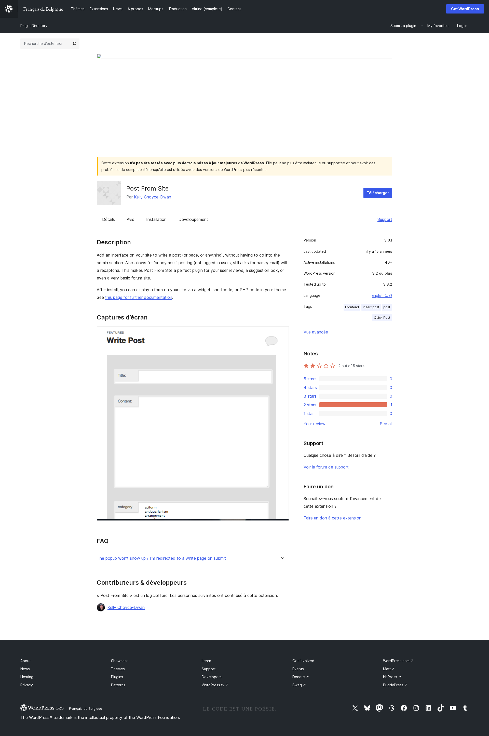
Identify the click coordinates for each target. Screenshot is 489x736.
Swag (299, 685)
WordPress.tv (215, 685)
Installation (156, 219)
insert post (371, 307)
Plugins (117, 677)
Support (384, 219)
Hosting (26, 677)
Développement (193, 219)
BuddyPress (395, 685)
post (386, 307)
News (25, 669)
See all (386, 423)
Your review (314, 423)
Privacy (26, 685)
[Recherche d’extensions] (74, 43)
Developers (212, 677)
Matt (389, 669)
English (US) (382, 295)
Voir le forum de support (326, 467)
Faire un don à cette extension (332, 517)
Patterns (118, 685)
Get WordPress (465, 9)
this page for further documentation (138, 297)
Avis (130, 219)
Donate (300, 677)
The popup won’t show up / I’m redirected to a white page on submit (161, 558)
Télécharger (378, 193)
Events (298, 669)
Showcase (120, 661)
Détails (108, 219)
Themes (118, 669)
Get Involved (303, 661)
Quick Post (382, 317)
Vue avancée (316, 331)
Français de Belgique (85, 708)
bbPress (392, 677)
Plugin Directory (33, 25)
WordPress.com (398, 661)
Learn (206, 661)
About (25, 661)
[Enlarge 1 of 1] (281, 333)
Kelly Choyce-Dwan (152, 196)
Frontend (352, 307)
